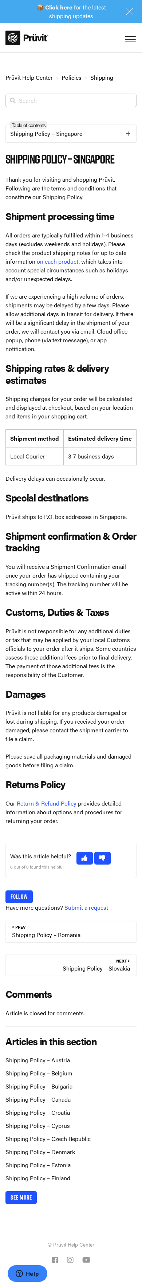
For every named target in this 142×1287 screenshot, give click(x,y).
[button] (84, 858)
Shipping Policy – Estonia (38, 1165)
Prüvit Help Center (29, 77)
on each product (58, 261)
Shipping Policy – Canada (38, 1099)
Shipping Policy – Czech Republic (48, 1138)
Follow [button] (19, 897)
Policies (72, 77)
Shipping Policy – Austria (37, 1060)
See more (21, 1197)
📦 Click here (54, 7)
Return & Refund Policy (46, 803)
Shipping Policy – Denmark (40, 1152)
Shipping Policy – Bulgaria (38, 1086)
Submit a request (86, 907)
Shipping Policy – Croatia (37, 1112)
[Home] (26, 38)
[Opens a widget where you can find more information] (27, 1274)
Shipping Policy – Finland (37, 1178)
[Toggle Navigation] (129, 37)
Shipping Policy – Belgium (38, 1073)
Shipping (101, 77)
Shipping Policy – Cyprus (37, 1125)
